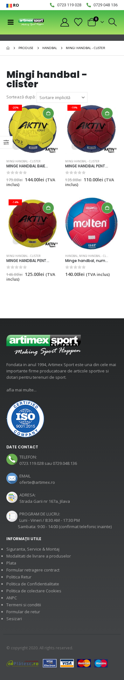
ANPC (11, 598)
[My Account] (64, 22)
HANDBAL (71, 256)
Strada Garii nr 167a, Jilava (44, 501)
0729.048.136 (65, 463)
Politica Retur (18, 577)
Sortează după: (21, 97)
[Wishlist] (78, 22)
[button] (113, 22)
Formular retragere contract (32, 570)
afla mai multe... (21, 390)
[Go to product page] (91, 223)
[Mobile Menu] (10, 22)
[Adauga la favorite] (56, 161)
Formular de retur (23, 611)
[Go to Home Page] (8, 48)
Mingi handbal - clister (23, 161)
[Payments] (57, 662)
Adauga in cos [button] (48, 113)
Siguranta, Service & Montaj (32, 549)
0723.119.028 (31, 463)
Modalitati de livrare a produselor (38, 556)
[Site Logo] (31, 22)
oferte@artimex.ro (37, 482)
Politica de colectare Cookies (33, 591)
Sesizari (14, 618)
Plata (11, 563)
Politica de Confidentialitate (32, 584)
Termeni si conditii (23, 605)
